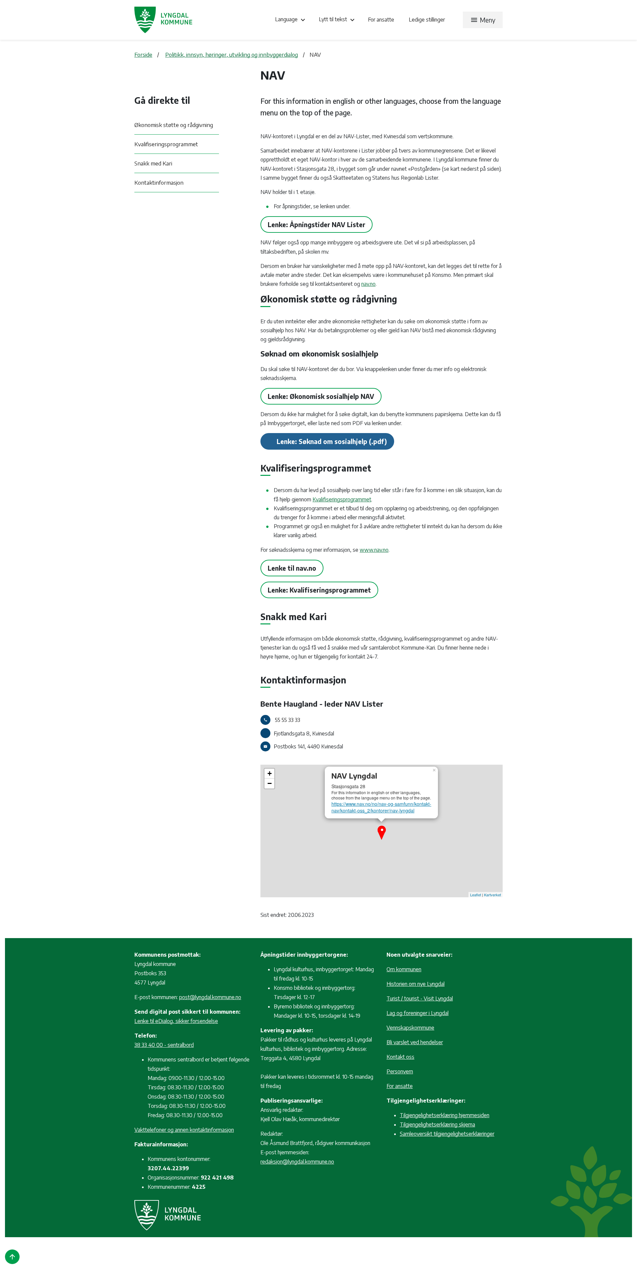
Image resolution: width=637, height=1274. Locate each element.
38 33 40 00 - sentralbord (164, 1045)
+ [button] (269, 773)
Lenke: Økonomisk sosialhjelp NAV (321, 396)
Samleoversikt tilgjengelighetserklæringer (447, 1133)
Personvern (400, 1071)
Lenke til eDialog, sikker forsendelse (176, 1021)
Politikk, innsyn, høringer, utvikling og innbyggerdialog (231, 54)
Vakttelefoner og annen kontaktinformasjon (184, 1129)
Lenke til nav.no (292, 568)
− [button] (269, 783)
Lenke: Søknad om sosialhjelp (322, 441)
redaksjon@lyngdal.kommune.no (297, 1161)
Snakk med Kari (153, 163)
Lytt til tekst (337, 20)
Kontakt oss (400, 1056)
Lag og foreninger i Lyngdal (418, 1013)
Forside (143, 54)
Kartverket (492, 894)
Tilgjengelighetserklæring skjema (437, 1124)
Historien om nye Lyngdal (416, 984)
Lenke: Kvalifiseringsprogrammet (319, 590)
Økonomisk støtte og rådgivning (173, 124)
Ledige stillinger (427, 19)
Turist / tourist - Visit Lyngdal (420, 998)
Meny (482, 20)
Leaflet (475, 894)
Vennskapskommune (410, 1027)
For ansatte (381, 19)
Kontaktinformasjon (158, 182)
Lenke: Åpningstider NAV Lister (316, 224)
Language (291, 20)
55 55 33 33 (287, 720)
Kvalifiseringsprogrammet (166, 144)
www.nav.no (374, 549)
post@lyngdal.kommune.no (210, 997)
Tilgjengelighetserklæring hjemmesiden (444, 1115)
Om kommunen (404, 969)
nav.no (368, 284)
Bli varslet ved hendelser (415, 1042)
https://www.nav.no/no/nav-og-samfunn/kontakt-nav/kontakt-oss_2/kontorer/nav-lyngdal (381, 807)
